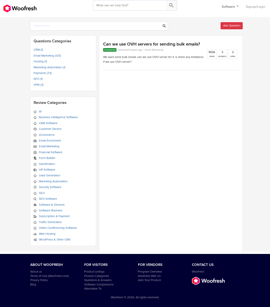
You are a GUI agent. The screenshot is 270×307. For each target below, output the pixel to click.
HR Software (46, 169)
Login (261, 7)
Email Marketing (48, 146)
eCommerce (46, 135)
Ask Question (231, 25)
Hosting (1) (40, 61)
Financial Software (50, 152)
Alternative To (93, 288)
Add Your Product (149, 280)
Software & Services (51, 204)
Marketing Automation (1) (49, 67)
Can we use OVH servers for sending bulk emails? (151, 44)
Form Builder (46, 158)
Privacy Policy (39, 280)
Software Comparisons (99, 284)
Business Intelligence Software (58, 117)
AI (40, 111)
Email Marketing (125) (47, 55)
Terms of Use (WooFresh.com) (49, 276)
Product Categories (96, 276)
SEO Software (47, 199)
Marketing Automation (52, 181)
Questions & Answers (98, 280)
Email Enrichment (49, 140)
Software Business (50, 210)
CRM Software (47, 123)
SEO (41, 193)
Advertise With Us (149, 276)
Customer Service (49, 129)
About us (36, 271)
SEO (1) (38, 79)
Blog (33, 284)
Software (229, 7)
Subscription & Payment (54, 216)
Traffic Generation (50, 222)
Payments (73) (43, 73)
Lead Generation (49, 175)
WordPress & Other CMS (54, 239)
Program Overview (150, 271)
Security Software (49, 187)
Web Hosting (47, 234)
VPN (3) (38, 84)
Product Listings (94, 271)
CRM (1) (38, 49)
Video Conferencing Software (57, 228)
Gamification (46, 164)
